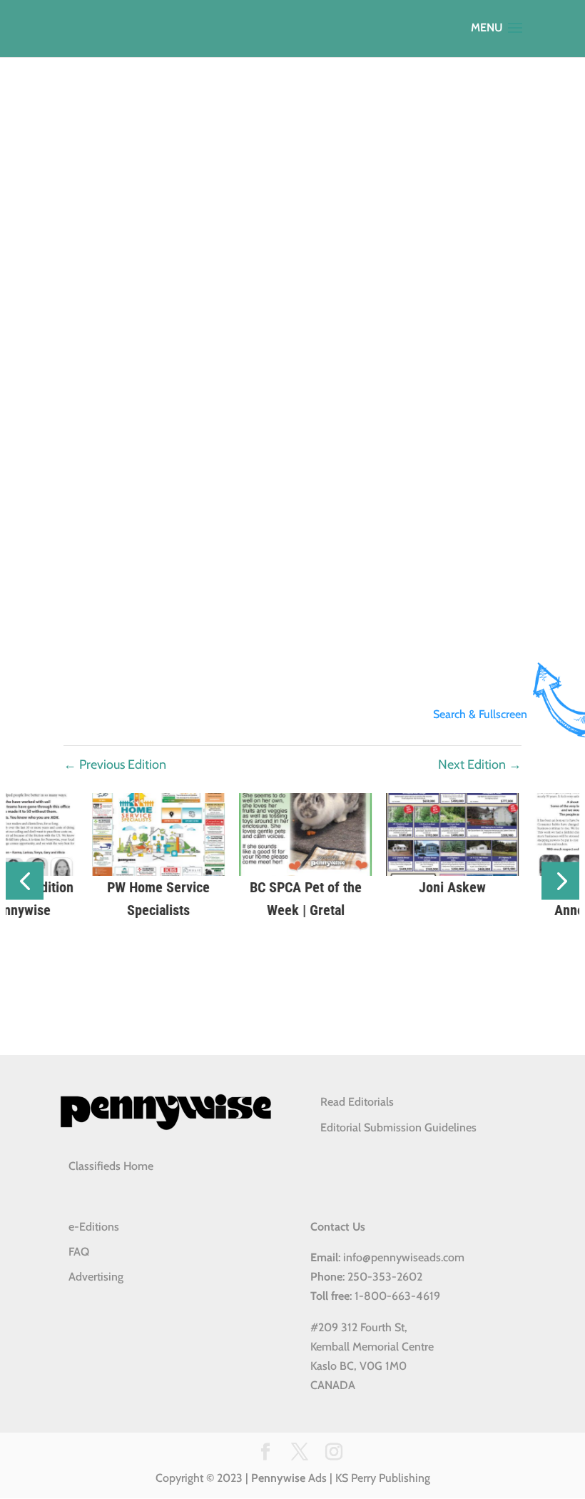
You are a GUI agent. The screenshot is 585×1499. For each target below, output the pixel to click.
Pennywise (278, 1478)
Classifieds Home (110, 1166)
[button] (25, 881)
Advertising (95, 1276)
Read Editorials (357, 1102)
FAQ (78, 1251)
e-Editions (93, 1226)
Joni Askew (439, 887)
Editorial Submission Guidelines (398, 1127)
